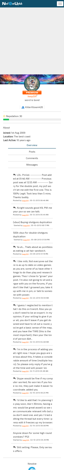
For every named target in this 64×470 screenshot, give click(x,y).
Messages (32, 164)
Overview (32, 145)
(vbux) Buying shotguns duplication (32, 222)
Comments (32, 158)
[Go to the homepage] (12, 3)
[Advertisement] (32, 41)
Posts (32, 151)
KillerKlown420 (34, 107)
